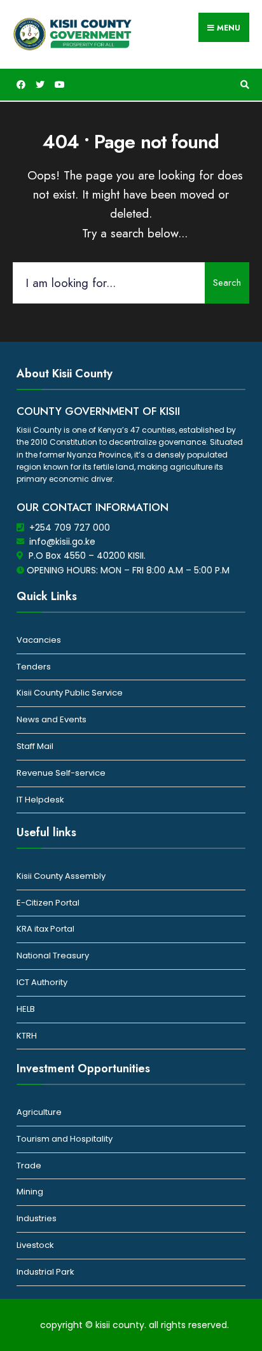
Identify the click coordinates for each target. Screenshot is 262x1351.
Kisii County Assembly (61, 876)
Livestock (35, 1245)
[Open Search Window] (242, 85)
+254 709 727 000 (69, 527)
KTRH (27, 1036)
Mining (30, 1192)
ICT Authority (42, 982)
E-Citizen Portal (48, 903)
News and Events (51, 719)
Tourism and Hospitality (65, 1139)
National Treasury (53, 955)
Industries (37, 1218)
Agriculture (39, 1112)
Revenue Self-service (61, 773)
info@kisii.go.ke (62, 541)
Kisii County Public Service (70, 693)
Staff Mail (35, 746)
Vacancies (39, 640)
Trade (29, 1165)
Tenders (34, 667)
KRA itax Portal (45, 929)
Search (227, 283)
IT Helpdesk (40, 800)
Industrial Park (45, 1272)
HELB (26, 1009)
